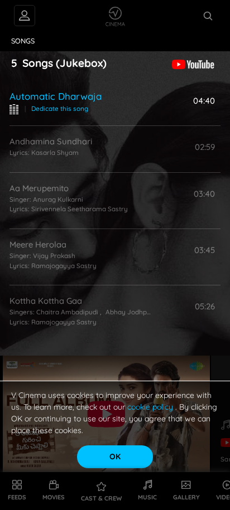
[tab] (23, 41)
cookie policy (151, 407)
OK (115, 456)
